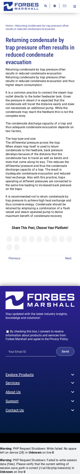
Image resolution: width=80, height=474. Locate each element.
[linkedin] (25, 421)
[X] (16, 239)
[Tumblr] (54, 239)
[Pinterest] (61, 239)
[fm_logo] (21, 3)
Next (68, 258)
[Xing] (9, 247)
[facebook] (7, 421)
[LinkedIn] (32, 239)
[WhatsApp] (39, 239)
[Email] (16, 247)
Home (9, 25)
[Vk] (69, 239)
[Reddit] (24, 239)
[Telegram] (46, 239)
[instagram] (13, 421)
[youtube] (18, 421)
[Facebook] (9, 239)
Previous (14, 258)
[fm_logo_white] (40, 293)
